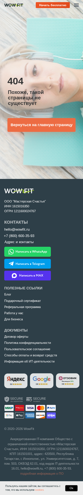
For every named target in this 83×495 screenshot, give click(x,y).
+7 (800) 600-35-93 (57, 468)
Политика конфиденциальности (27, 342)
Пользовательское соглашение (27, 349)
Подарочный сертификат (22, 301)
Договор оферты (16, 336)
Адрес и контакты (19, 242)
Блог (7, 294)
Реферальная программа (22, 307)
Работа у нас (13, 313)
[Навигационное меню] (76, 5)
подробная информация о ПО (42, 473)
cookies (39, 489)
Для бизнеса (13, 319)
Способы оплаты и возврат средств (30, 355)
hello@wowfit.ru (32, 468)
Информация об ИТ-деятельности (29, 361)
